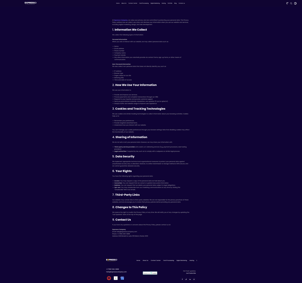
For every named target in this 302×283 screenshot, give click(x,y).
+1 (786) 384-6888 (112, 269)
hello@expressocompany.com (116, 272)
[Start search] (291, 3)
